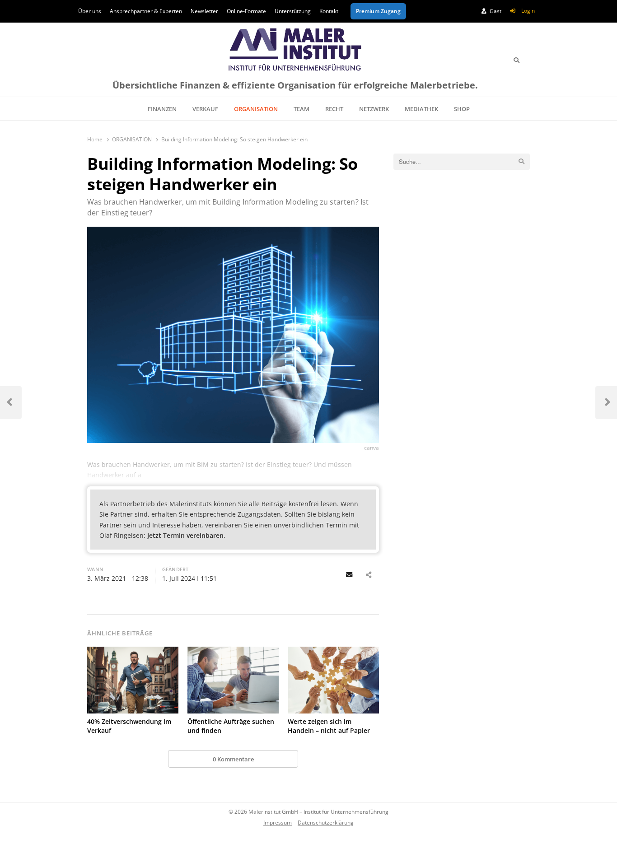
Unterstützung (293, 11)
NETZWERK (374, 109)
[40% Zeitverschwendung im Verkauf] (132, 680)
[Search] (516, 60)
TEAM (301, 109)
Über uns (89, 11)
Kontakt (328, 11)
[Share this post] (369, 575)
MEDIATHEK (421, 109)
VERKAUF (205, 109)
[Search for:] (461, 161)
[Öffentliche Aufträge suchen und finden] (233, 680)
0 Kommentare (233, 759)
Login (528, 10)
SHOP (462, 109)
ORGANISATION (256, 109)
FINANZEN (162, 109)
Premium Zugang (378, 11)
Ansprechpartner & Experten (146, 11)
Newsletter (204, 11)
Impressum (277, 822)
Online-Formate (246, 11)
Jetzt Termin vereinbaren (185, 535)
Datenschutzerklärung (326, 822)
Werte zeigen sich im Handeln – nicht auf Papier (329, 726)
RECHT (334, 109)
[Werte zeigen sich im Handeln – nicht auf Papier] (333, 680)
